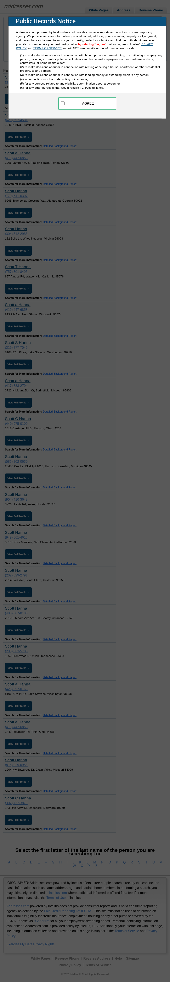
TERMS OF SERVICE (47, 48)
